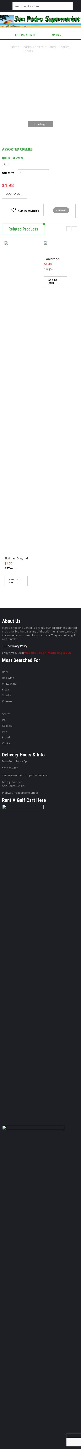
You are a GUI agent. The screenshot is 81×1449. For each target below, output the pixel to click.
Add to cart (14, 194)
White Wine (9, 683)
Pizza (5, 689)
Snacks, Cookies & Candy (39, 47)
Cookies (7, 726)
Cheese (7, 701)
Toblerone (51, 259)
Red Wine (8, 678)
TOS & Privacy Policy (14, 646)
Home (15, 47)
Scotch (6, 714)
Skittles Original (16, 558)
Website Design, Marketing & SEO (47, 653)
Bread (6, 737)
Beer (5, 672)
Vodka (6, 743)
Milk (4, 731)
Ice (4, 720)
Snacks (6, 695)
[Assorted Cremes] (40, 102)
